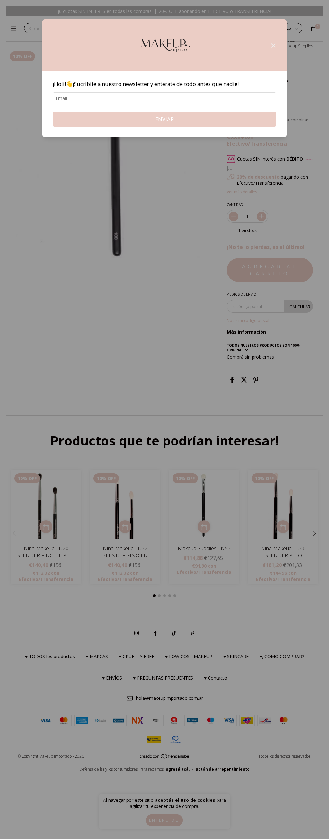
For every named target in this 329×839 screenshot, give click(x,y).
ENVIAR (164, 119)
